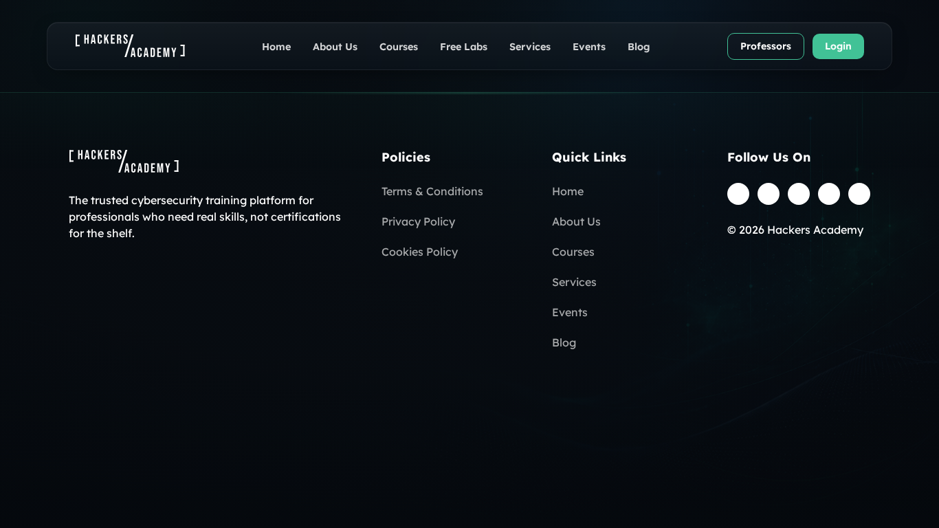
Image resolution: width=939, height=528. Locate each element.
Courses (398, 47)
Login (838, 46)
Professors (765, 46)
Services (530, 47)
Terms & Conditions (432, 191)
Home (276, 47)
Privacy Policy (418, 221)
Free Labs (463, 47)
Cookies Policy (420, 251)
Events (589, 47)
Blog (639, 47)
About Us (335, 47)
